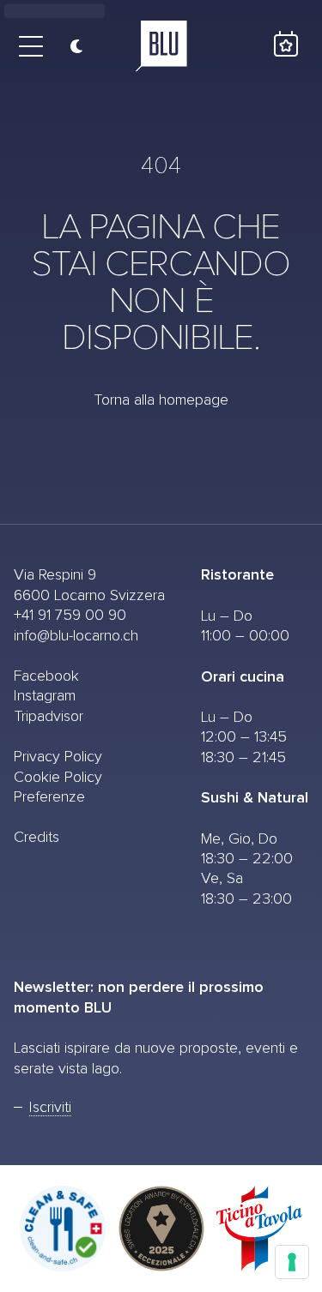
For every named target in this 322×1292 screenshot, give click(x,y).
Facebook (46, 676)
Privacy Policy (58, 757)
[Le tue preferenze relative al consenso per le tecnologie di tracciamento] (292, 1262)
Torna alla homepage (161, 400)
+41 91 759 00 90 (70, 615)
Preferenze (49, 797)
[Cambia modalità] (70, 46)
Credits (36, 837)
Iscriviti (50, 1107)
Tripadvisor (48, 716)
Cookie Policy (58, 777)
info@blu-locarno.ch (76, 636)
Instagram (45, 696)
